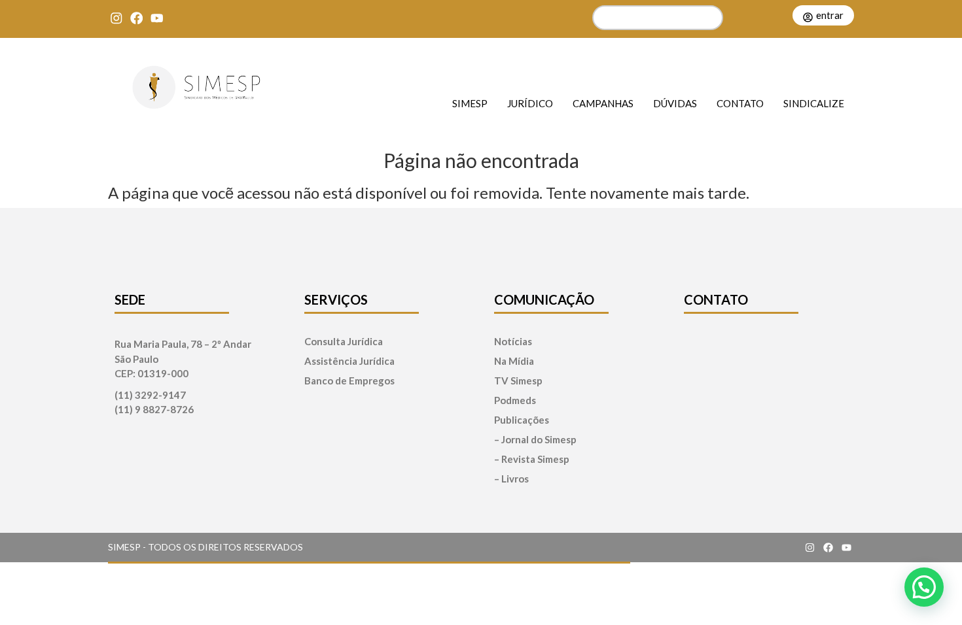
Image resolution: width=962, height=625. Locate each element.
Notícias (513, 341)
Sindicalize (813, 103)
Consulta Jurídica (343, 341)
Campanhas (603, 103)
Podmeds (515, 400)
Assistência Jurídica (349, 361)
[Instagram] (116, 18)
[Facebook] (136, 18)
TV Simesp (518, 381)
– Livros (511, 479)
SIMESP (470, 103)
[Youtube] (157, 18)
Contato (740, 103)
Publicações (521, 420)
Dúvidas (675, 103)
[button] (924, 587)
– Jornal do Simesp (535, 440)
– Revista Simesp (531, 459)
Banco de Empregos (349, 381)
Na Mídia (514, 361)
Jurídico (530, 103)
